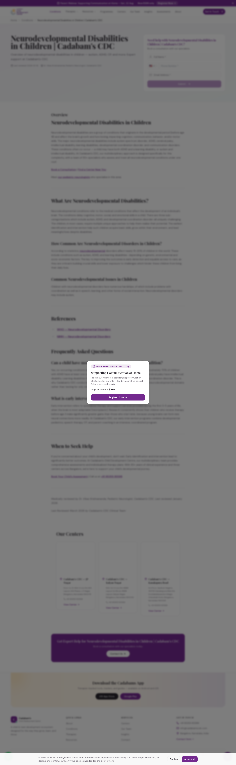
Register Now (116, 397)
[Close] (145, 364)
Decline (174, 759)
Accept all (189, 759)
